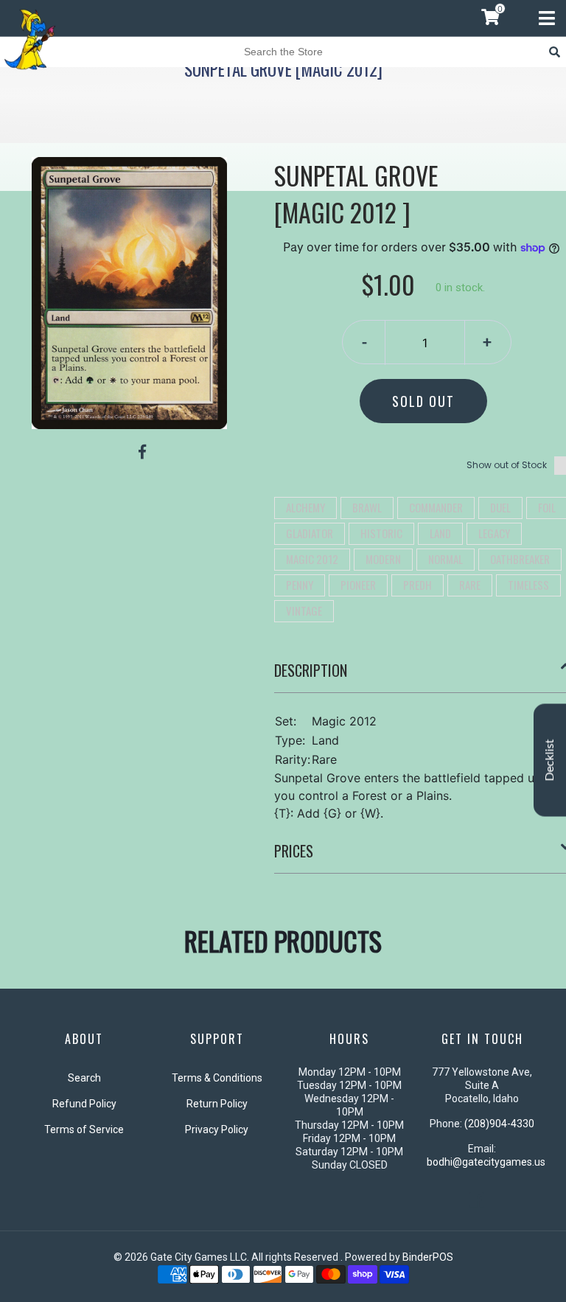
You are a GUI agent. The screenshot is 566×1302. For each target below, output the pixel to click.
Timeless (528, 585)
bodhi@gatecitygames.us (486, 1162)
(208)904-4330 (499, 1123)
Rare (470, 585)
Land (440, 533)
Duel (500, 507)
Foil (547, 507)
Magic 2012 (312, 559)
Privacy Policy (216, 1129)
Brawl (367, 507)
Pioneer (358, 585)
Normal (445, 559)
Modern (383, 559)
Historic (381, 533)
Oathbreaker (520, 559)
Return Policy (217, 1104)
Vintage (304, 610)
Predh (417, 585)
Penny (299, 585)
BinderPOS (427, 1257)
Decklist (550, 760)
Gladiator (309, 533)
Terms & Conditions (217, 1078)
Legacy (494, 533)
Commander (436, 507)
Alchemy (305, 507)
